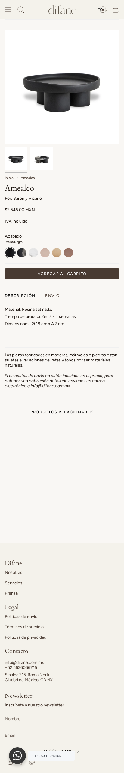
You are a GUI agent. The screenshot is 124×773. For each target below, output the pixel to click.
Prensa (11, 593)
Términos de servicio (24, 626)
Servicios (13, 583)
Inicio (9, 178)
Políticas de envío (21, 616)
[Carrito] (115, 9)
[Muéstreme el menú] (8, 9)
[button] (103, 10)
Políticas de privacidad (25, 637)
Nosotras (13, 572)
